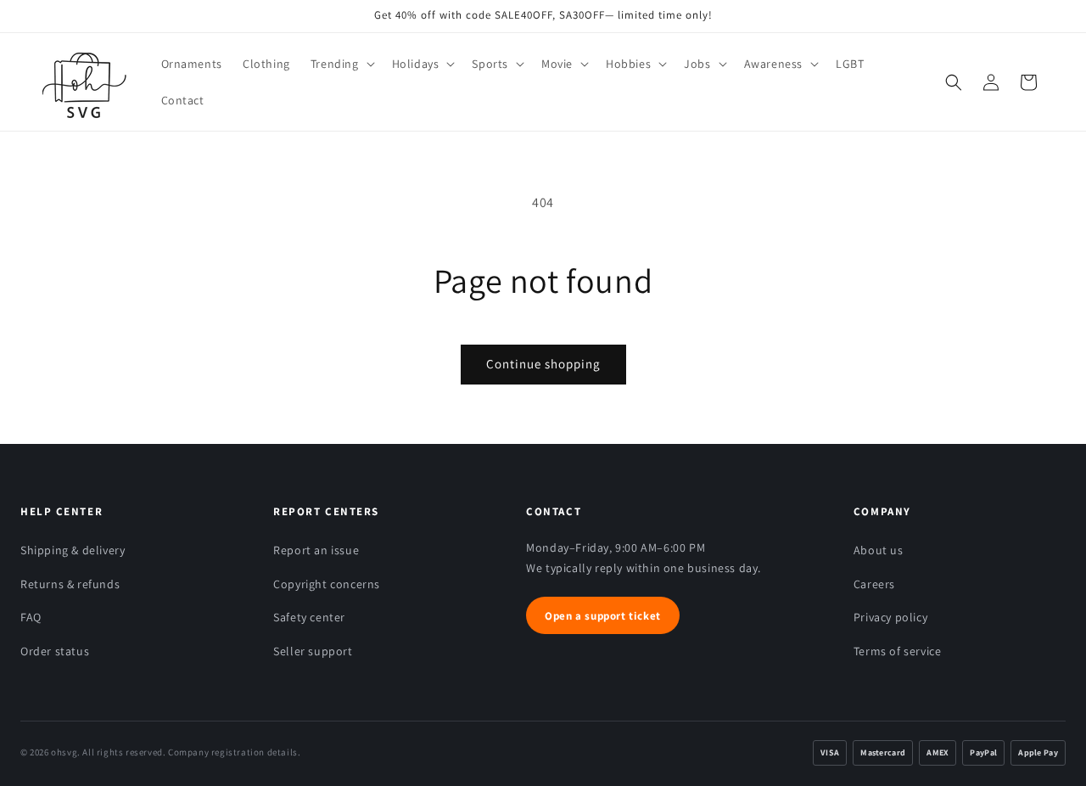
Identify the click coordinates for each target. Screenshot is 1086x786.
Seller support (312, 651)
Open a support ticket (603, 616)
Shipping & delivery (72, 550)
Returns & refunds (70, 584)
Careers (874, 584)
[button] (341, 63)
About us (879, 550)
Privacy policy (890, 617)
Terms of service (898, 651)
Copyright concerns (326, 584)
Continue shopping (543, 364)
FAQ (31, 617)
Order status (54, 651)
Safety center (309, 617)
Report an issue (316, 550)
